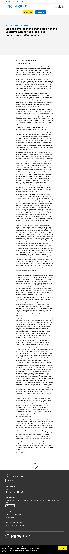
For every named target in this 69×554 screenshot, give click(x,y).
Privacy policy (8, 542)
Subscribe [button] (10, 506)
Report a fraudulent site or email (14, 525)
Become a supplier (10, 528)
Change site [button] (20, 2)
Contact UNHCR (10, 517)
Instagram (10, 492)
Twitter (14, 492)
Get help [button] (41, 12)
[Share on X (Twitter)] (32, 467)
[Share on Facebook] (36, 467)
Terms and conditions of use (11, 544)
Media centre (9, 520)
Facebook (6, 492)
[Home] (14, 6)
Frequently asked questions (13, 514)
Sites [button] (63, 7)
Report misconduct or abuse (13, 523)
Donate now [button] (10, 480)
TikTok (22, 492)
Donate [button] (59, 7)
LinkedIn (26, 492)
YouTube (18, 492)
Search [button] (56, 7)
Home (7, 17)
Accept (62, 548)
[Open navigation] (6, 6)
